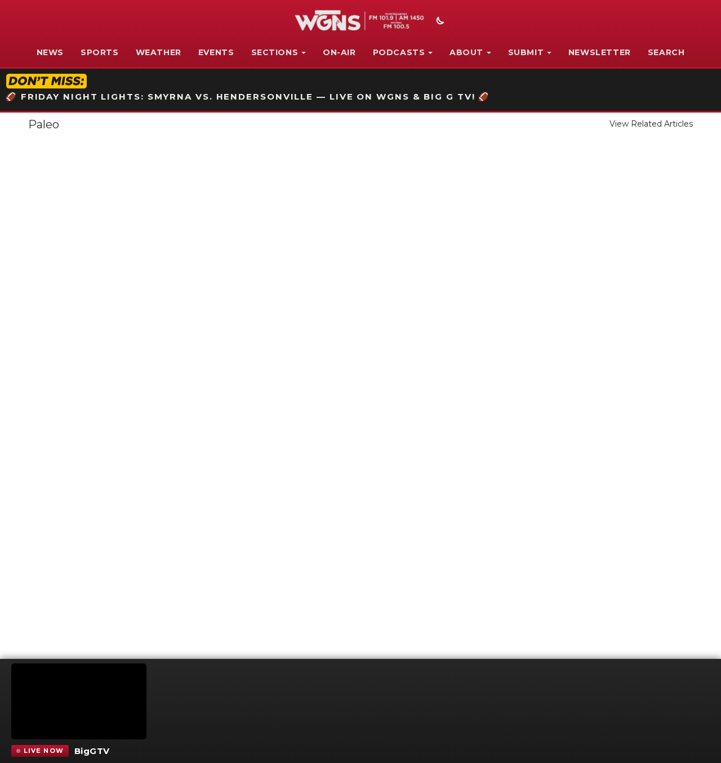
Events (216, 52)
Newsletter (599, 52)
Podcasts (399, 52)
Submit (526, 52)
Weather (158, 52)
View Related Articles (651, 124)
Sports (100, 52)
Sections (275, 52)
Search (666, 52)
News (50, 52)
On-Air (339, 52)
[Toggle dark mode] (439, 22)
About (466, 52)
